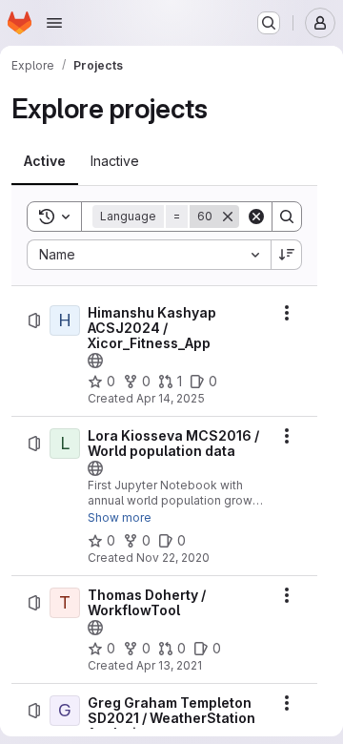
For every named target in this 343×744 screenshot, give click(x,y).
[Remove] (227, 216)
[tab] (44, 161)
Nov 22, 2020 (173, 557)
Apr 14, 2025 (170, 398)
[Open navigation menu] (54, 23)
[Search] (287, 216)
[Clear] (256, 216)
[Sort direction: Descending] (287, 254)
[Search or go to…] (268, 22)
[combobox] (149, 254)
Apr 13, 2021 (169, 665)
